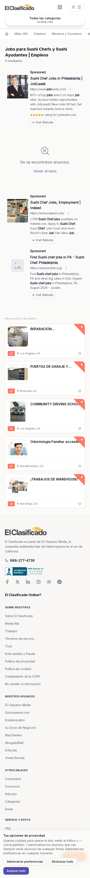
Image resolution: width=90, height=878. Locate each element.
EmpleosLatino (15, 720)
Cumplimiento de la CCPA (22, 676)
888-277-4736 (22, 560)
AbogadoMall (14, 743)
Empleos (40, 33)
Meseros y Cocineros (67, 33)
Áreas (9, 809)
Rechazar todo (62, 861)
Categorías (12, 801)
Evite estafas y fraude (20, 654)
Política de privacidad (20, 661)
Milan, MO (21, 33)
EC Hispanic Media (18, 705)
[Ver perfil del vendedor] (11, 330)
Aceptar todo (16, 871)
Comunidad (13, 779)
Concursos (12, 786)
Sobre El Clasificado (19, 616)
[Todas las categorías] (59, 7)
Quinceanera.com (17, 712)
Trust (8, 646)
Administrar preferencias (25, 861)
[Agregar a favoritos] (79, 353)
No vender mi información (23, 684)
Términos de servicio (19, 638)
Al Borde (11, 750)
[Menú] (76, 7)
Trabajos (11, 631)
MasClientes (13, 735)
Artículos (11, 794)
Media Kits (12, 623)
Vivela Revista (14, 758)
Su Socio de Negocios (20, 727)
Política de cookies (18, 669)
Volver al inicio (45, 171)
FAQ (8, 828)
